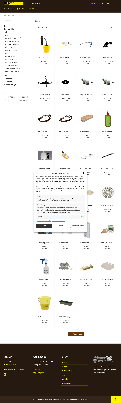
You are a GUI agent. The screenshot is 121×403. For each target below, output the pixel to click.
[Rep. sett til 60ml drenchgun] (66, 45)
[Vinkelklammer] (66, 82)
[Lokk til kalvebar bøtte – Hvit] (108, 267)
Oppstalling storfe (11, 62)
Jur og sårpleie (10, 47)
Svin (5, 75)
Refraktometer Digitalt (67, 168)
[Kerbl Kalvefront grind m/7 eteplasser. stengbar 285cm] (87, 267)
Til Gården (8, 82)
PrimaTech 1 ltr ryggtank (47, 168)
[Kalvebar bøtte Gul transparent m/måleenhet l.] (45, 304)
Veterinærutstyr (10, 85)
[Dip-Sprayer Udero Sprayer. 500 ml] (45, 267)
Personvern (37, 370)
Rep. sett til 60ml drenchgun (69, 58)
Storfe (9, 15)
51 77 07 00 (10, 361)
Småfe (6, 32)
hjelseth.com (84, 399)
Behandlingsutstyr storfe (13, 38)
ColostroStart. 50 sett (67, 279)
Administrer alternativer (77, 226)
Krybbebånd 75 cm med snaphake (51, 131)
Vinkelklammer (65, 94)
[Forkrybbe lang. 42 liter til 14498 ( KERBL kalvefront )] (66, 304)
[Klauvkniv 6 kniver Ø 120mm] (108, 193)
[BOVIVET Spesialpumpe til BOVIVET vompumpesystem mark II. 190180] (108, 156)
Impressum (61, 230)
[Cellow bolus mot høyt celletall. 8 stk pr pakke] (108, 82)
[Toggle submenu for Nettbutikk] (13, 9)
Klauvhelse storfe (11, 50)
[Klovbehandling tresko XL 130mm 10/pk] (87, 119)
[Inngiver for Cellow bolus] (87, 82)
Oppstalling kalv (10, 59)
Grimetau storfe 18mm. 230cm (91, 205)
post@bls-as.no (11, 364)
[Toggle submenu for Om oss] (35, 9)
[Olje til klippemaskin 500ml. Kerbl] (108, 119)
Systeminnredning (11, 65)
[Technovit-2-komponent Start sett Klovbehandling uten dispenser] (108, 230)
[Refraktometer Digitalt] (66, 156)
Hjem (5, 15)
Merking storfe (10, 56)
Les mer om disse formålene (58, 221)
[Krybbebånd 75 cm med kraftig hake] (66, 119)
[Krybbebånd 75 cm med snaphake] (45, 119)
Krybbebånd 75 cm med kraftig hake (72, 131)
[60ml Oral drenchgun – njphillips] (87, 45)
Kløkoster (8, 53)
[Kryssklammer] (45, 82)
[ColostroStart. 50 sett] (66, 267)
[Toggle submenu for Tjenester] (25, 9)
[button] (84, 173)
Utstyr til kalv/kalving (12, 71)
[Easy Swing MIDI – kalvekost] (45, 45)
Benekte (61, 226)
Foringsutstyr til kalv (12, 44)
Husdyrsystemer (109, 367)
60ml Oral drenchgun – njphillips (92, 58)
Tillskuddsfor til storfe (12, 68)
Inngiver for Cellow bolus (89, 94)
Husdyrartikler (9, 29)
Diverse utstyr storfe (12, 41)
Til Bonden (8, 78)
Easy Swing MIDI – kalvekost (48, 58)
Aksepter (43, 226)
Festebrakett (107, 58)
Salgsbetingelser (38, 372)
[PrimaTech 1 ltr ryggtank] (45, 156)
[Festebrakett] (108, 45)
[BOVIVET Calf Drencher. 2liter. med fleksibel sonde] (87, 156)
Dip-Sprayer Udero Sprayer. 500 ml (51, 279)
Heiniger (7, 26)
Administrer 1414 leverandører (44, 221)
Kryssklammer (45, 94)
